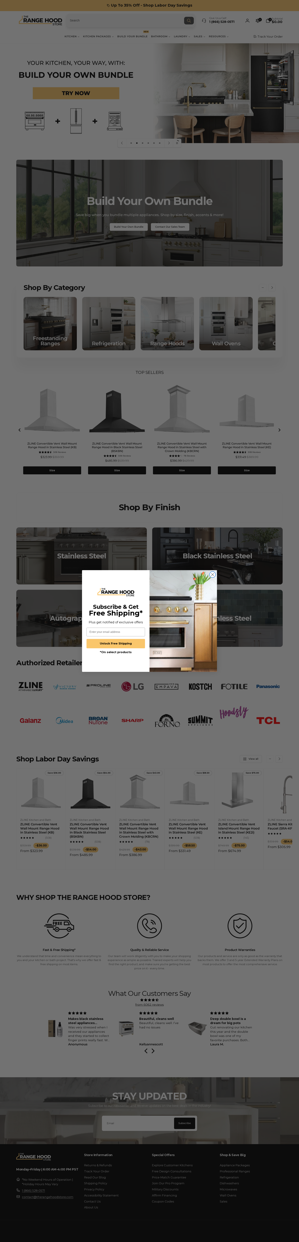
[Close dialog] (213, 575)
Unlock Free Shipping (116, 643)
